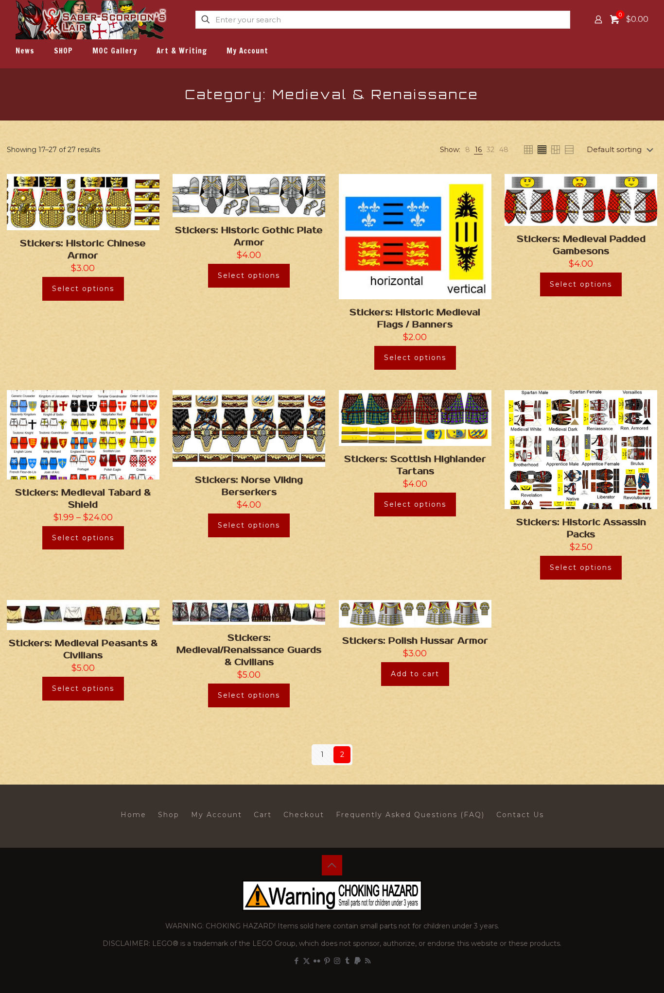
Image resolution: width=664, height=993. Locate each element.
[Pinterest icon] (327, 960)
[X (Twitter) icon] (306, 960)
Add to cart (415, 673)
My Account (216, 814)
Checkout (303, 814)
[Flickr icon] (316, 960)
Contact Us (520, 814)
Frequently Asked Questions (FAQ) (410, 814)
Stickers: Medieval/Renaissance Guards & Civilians (248, 650)
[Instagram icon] (337, 960)
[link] (467, 150)
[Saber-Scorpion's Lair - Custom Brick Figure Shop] (92, 19)
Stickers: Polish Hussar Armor (415, 640)
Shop (168, 814)
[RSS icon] (367, 960)
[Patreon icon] (357, 960)
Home (133, 814)
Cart (263, 814)
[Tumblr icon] (347, 960)
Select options (83, 288)
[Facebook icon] (296, 960)
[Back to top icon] (332, 865)
